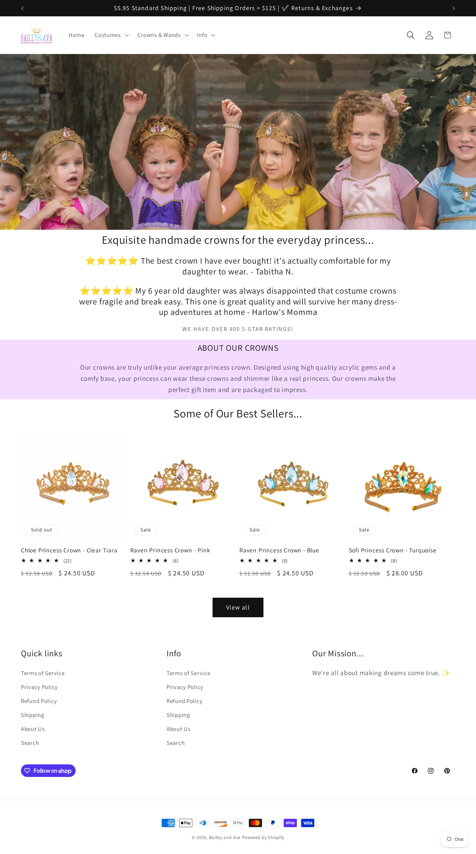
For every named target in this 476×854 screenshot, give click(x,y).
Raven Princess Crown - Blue (279, 550)
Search (30, 743)
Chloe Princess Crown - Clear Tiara (69, 550)
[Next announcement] (453, 8)
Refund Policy (39, 701)
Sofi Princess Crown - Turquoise (393, 550)
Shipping (32, 715)
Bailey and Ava (225, 837)
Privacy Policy (39, 687)
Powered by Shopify (263, 837)
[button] (111, 35)
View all (238, 607)
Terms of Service (43, 673)
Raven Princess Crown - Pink (170, 550)
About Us (33, 729)
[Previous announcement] (22, 8)
